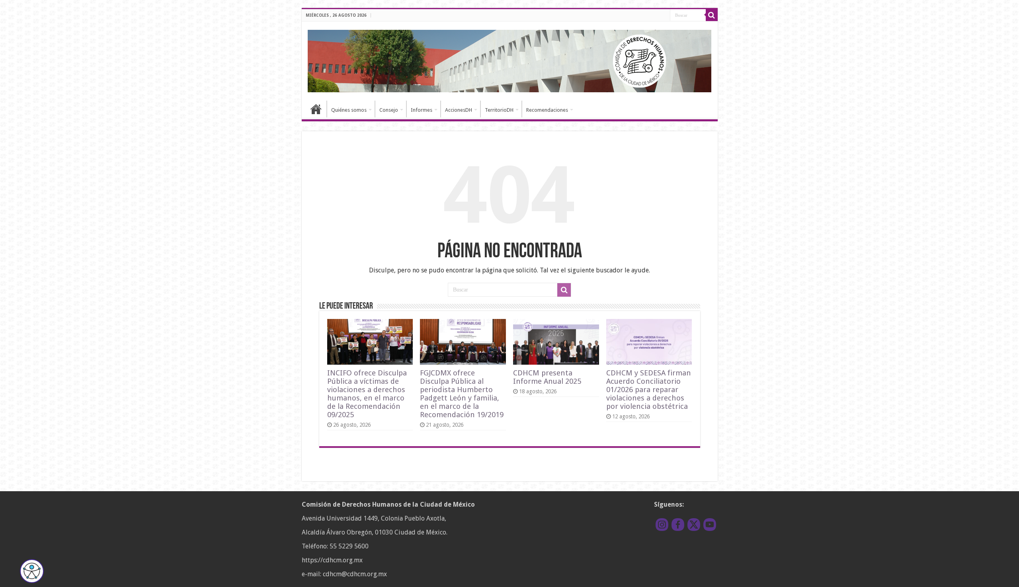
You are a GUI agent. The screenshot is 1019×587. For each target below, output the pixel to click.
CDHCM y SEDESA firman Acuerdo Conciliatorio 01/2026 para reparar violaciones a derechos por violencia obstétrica (648, 389)
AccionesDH (458, 110)
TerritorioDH (499, 110)
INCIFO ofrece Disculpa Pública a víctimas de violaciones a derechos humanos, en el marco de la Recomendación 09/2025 (367, 394)
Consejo (388, 110)
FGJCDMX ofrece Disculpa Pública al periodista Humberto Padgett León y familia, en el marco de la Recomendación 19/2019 (462, 394)
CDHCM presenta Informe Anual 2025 (547, 377)
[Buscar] (712, 15)
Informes (421, 110)
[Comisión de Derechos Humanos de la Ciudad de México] (510, 59)
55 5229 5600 (349, 546)
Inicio (316, 109)
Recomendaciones (547, 110)
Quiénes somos (349, 110)
